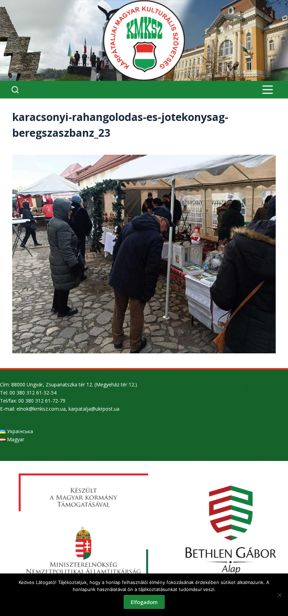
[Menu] (267, 89)
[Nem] (279, 594)
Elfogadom (144, 601)
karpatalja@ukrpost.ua (93, 408)
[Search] (15, 89)
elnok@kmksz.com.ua (41, 408)
